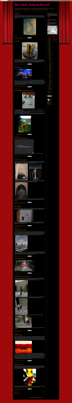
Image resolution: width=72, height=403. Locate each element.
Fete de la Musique (18, 67)
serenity (21, 203)
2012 (49, 50)
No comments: (25, 86)
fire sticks (17, 331)
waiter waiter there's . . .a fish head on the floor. (24, 90)
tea (22, 203)
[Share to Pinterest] (31, 37)
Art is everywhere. (18, 206)
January (50, 89)
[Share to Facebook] (30, 37)
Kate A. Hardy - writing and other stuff (32, 4)
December (50, 51)
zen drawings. (20, 226)
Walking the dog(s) (18, 334)
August (49, 57)
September (50, 55)
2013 (49, 49)
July (49, 58)
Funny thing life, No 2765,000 (20, 230)
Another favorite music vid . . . (20, 258)
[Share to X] (29, 37)
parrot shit (17, 226)
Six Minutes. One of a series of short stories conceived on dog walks (51, 20)
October (50, 54)
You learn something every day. (21, 159)
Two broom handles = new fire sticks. (22, 276)
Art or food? (17, 41)
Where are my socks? (19, 364)
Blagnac (17, 203)
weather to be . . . (18, 14)
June (49, 59)
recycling (19, 331)
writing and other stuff (49, 103)
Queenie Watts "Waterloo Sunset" (21, 138)
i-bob (37, 397)
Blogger (42, 397)
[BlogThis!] (28, 37)
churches (19, 203)
